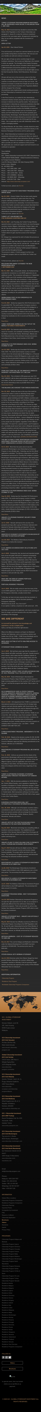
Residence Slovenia (8, 1334)
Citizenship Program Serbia (10, 1268)
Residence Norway (7, 1317)
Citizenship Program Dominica (11, 1246)
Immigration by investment (10, 1210)
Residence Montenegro (9, 1315)
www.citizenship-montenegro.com (12, 1141)
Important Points (7, 1208)
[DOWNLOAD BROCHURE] (29, 437)
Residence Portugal (8, 1322)
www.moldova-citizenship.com (11, 1108)
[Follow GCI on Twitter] (9, 1357)
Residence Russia (7, 1327)
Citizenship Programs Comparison (12, 1200)
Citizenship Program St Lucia (10, 1276)
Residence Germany (8, 1295)
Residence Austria (7, 1283)
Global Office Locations (9, 1198)
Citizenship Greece (7, 385)
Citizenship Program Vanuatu (10, 1281)
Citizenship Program (8, 978)
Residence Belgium (8, 1285)
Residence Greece (7, 1298)
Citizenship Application (8, 1217)
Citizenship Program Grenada (11, 1249)
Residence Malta (7, 1312)
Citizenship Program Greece (10, 1251)
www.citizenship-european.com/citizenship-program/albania (10, 1089)
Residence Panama (8, 1320)
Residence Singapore (8, 1332)
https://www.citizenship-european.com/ (18, 181)
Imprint (4, 1227)
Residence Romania (8, 1324)
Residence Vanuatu (8, 1342)
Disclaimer (5, 1225)
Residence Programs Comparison (12, 1203)
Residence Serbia (7, 1329)
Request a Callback (8, 1215)
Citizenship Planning (8, 1205)
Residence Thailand (8, 1339)
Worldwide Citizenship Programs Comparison (15, 984)
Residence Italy (6, 1305)
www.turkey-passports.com (10, 1125)
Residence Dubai (7, 1293)
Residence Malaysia (8, 1310)
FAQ (3, 1212)
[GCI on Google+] (6, 1357)
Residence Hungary (8, 1300)
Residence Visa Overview (9, 1344)
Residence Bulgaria (8, 1288)
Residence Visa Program (9, 981)
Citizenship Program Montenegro (12, 1259)
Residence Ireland (7, 1302)
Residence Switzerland (9, 1337)
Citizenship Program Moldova (11, 1256)
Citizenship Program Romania (11, 1266)
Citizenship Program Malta (10, 1254)
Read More (4, 321)
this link (21, 186)
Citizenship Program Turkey (10, 1278)
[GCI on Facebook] (3, 1357)
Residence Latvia (7, 1307)
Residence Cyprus (7, 1290)
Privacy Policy (6, 1229)
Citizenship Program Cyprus (10, 1244)
